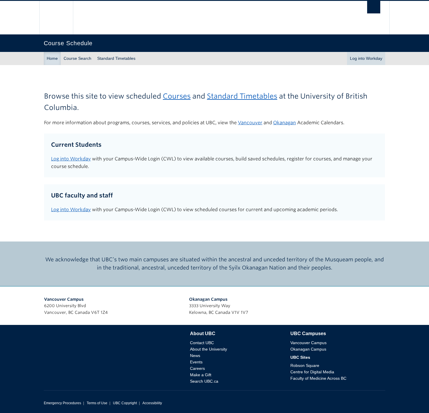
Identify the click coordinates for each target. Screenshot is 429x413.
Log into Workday (366, 58)
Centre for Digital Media (312, 372)
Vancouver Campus (64, 299)
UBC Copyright (125, 403)
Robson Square (304, 365)
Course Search (77, 58)
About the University (208, 349)
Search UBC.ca (204, 381)
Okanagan (284, 122)
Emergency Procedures (62, 403)
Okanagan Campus (208, 299)
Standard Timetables (116, 58)
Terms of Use (97, 403)
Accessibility (152, 403)
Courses (177, 96)
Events (196, 362)
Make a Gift (200, 374)
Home (52, 58)
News (195, 355)
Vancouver (250, 122)
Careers (197, 368)
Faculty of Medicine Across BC (318, 378)
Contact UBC (202, 342)
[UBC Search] (373, 8)
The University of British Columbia (56, 17)
